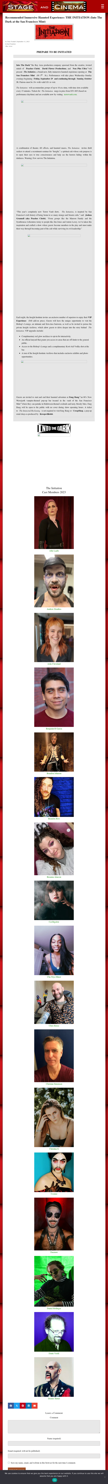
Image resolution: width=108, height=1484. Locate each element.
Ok (54, 1480)
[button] (102, 6)
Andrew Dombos (54, 609)
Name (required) (54, 1438)
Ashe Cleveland (54, 663)
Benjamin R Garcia (54, 728)
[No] (104, 1477)
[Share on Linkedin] (29, 1406)
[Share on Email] (35, 1406)
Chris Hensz (54, 1025)
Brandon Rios (54, 818)
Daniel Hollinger (54, 1308)
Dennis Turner (54, 1398)
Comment (54, 1417)
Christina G (54, 1148)
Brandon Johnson (54, 773)
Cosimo (54, 1193)
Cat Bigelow (54, 921)
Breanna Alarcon (54, 876)
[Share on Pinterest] (23, 1406)
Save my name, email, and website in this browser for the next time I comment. (43, 1462)
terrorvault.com (70, 94)
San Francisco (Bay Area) (10, 45)
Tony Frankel (11, 42)
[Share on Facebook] (11, 1406)
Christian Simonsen (54, 1083)
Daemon (54, 1252)
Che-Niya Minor (54, 976)
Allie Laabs (54, 550)
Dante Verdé (54, 1353)
